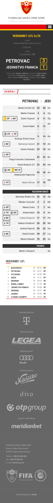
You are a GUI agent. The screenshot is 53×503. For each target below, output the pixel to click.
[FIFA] (26, 476)
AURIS (34, 495)
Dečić (13, 278)
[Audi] (26, 359)
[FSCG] (12, 476)
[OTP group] (26, 407)
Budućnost (16, 268)
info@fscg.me (18, 463)
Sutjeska (15, 274)
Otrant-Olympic (19, 297)
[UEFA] (41, 476)
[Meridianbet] (26, 426)
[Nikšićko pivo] (26, 379)
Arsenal (15, 291)
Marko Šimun (28, 182)
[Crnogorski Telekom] (26, 320)
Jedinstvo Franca (20, 287)
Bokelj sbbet (17, 284)
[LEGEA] (26, 340)
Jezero (14, 294)
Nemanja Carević (26, 144)
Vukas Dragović (27, 218)
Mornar (15, 281)
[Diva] (26, 394)
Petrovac (16, 271)
